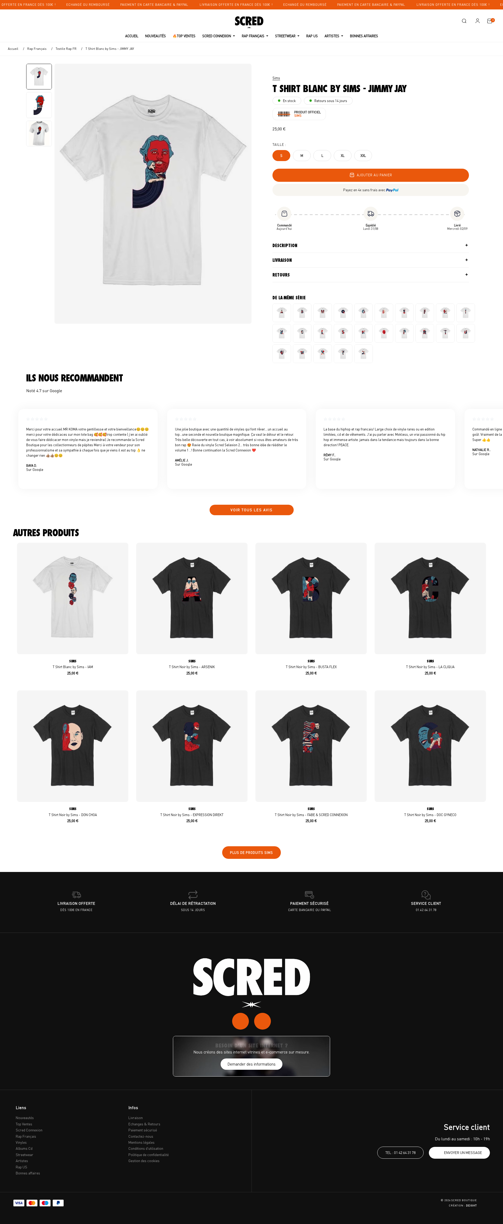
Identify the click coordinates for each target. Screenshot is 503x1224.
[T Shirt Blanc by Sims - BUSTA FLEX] (302, 313)
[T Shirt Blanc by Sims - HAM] (445, 313)
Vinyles (21, 1142)
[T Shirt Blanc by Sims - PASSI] (404, 333)
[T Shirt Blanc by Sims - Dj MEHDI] (322, 313)
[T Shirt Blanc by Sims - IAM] (465, 313)
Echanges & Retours (144, 1124)
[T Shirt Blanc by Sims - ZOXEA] (363, 353)
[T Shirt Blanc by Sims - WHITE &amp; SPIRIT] (302, 353)
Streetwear (24, 1154)
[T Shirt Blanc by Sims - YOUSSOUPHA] (343, 353)
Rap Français (26, 1136)
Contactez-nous (140, 1136)
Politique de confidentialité (148, 1154)
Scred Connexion (29, 1130)
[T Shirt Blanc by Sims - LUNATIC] (322, 333)
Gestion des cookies (144, 1160)
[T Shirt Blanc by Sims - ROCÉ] (424, 333)
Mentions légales (141, 1142)
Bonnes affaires (28, 1173)
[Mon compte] (477, 21)
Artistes (22, 1160)
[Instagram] (240, 1021)
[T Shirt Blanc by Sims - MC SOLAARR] (343, 333)
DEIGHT (471, 1205)
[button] (464, 21)
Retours (281, 275)
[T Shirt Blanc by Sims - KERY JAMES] (281, 333)
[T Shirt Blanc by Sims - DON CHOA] (384, 313)
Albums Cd (24, 1148)
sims (276, 78)
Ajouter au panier (374, 175)
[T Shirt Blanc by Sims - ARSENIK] (281, 313)
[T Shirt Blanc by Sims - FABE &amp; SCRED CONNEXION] (424, 313)
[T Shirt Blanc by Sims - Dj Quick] (343, 313)
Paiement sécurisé (142, 1130)
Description (284, 245)
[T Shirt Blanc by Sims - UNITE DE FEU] (465, 333)
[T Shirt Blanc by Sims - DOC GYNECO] (363, 313)
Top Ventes (24, 1124)
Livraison (282, 260)
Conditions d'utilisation (145, 1148)
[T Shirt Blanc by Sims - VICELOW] (281, 353)
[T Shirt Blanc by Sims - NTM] (363, 333)
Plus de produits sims (251, 852)
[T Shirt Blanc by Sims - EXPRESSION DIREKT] (404, 313)
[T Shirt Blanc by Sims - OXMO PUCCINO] (384, 333)
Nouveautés (25, 1117)
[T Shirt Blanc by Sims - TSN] (445, 333)
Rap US (21, 1167)
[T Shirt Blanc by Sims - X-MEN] (322, 353)
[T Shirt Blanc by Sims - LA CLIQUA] (302, 333)
